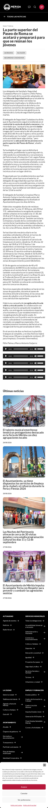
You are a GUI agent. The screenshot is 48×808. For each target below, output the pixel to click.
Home (5, 26)
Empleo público (31, 695)
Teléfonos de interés (10, 699)
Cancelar (24, 793)
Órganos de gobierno (10, 731)
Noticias (10, 26)
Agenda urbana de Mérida (9, 704)
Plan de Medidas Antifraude (9, 752)
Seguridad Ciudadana (14, 58)
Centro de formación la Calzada (33, 700)
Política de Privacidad (29, 805)
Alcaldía (21, 53)
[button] (44, 765)
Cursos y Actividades (33, 727)
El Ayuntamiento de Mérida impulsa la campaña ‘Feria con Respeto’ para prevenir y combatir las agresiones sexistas (23, 589)
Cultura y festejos (9, 710)
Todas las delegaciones (33, 621)
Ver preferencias (24, 800)
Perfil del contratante (10, 747)
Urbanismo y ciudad (32, 682)
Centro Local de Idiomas (31, 706)
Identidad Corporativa (11, 758)
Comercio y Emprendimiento (31, 638)
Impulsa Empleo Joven (33, 712)
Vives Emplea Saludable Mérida (33, 722)
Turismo (28, 677)
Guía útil (6, 714)
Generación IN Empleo (33, 716)
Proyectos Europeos (32, 662)
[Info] (29, 7)
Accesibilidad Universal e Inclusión (33, 626)
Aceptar (24, 787)
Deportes (28, 648)
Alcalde (5, 727)
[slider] (40, 349)
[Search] (34, 7)
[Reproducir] (6, 349)
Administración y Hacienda (31, 632)
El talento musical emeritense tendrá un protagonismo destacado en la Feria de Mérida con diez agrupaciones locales (23, 433)
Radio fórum (7, 630)
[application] (24, 349)
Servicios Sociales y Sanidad (32, 672)
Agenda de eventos (9, 621)
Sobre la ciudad (8, 695)
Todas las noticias (16, 16)
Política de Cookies (16, 805)
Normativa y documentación (8, 737)
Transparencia (8, 742)
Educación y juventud (33, 653)
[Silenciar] (35, 349)
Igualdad (28, 657)
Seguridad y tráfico (32, 666)
